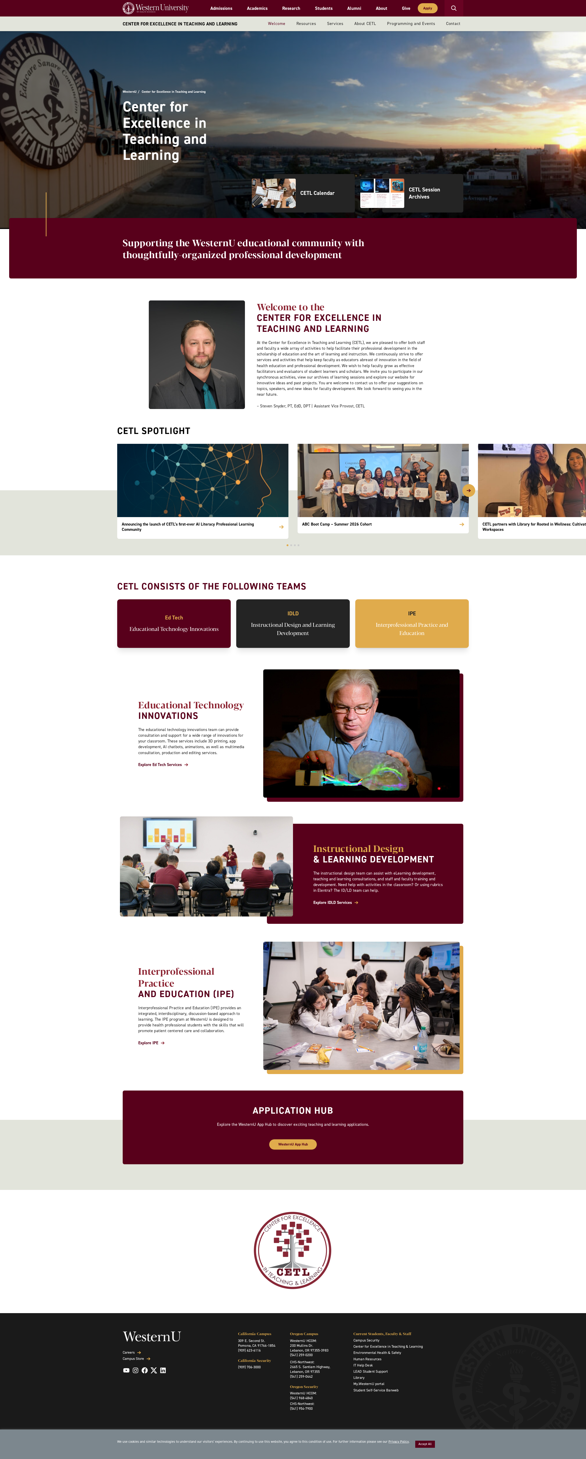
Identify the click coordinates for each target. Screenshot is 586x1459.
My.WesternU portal (368, 1383)
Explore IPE (148, 1043)
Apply (427, 8)
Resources (306, 23)
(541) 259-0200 (301, 1355)
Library (358, 1377)
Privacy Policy (398, 1441)
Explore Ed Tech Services (160, 764)
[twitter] (153, 1370)
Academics (257, 8)
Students (324, 8)
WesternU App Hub (293, 1144)
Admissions (221, 8)
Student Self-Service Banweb (376, 1390)
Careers (129, 1352)
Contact (453, 23)
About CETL (365, 23)
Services (335, 23)
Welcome (276, 23)
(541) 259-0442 (301, 1376)
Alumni (354, 8)
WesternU (129, 92)
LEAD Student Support (370, 1371)
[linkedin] (163, 1370)
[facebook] (144, 1370)
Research (291, 8)
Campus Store (133, 1358)
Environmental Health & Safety (377, 1352)
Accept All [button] (425, 1444)
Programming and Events (411, 23)
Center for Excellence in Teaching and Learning (180, 24)
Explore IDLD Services (332, 902)
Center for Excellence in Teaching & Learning (388, 1346)
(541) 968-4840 (301, 1398)
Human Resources (367, 1359)
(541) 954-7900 (301, 1408)
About (381, 8)
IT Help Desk (363, 1365)
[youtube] (126, 1370)
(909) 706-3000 (249, 1367)
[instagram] (135, 1370)
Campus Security (366, 1340)
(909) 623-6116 (249, 1350)
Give (406, 8)
